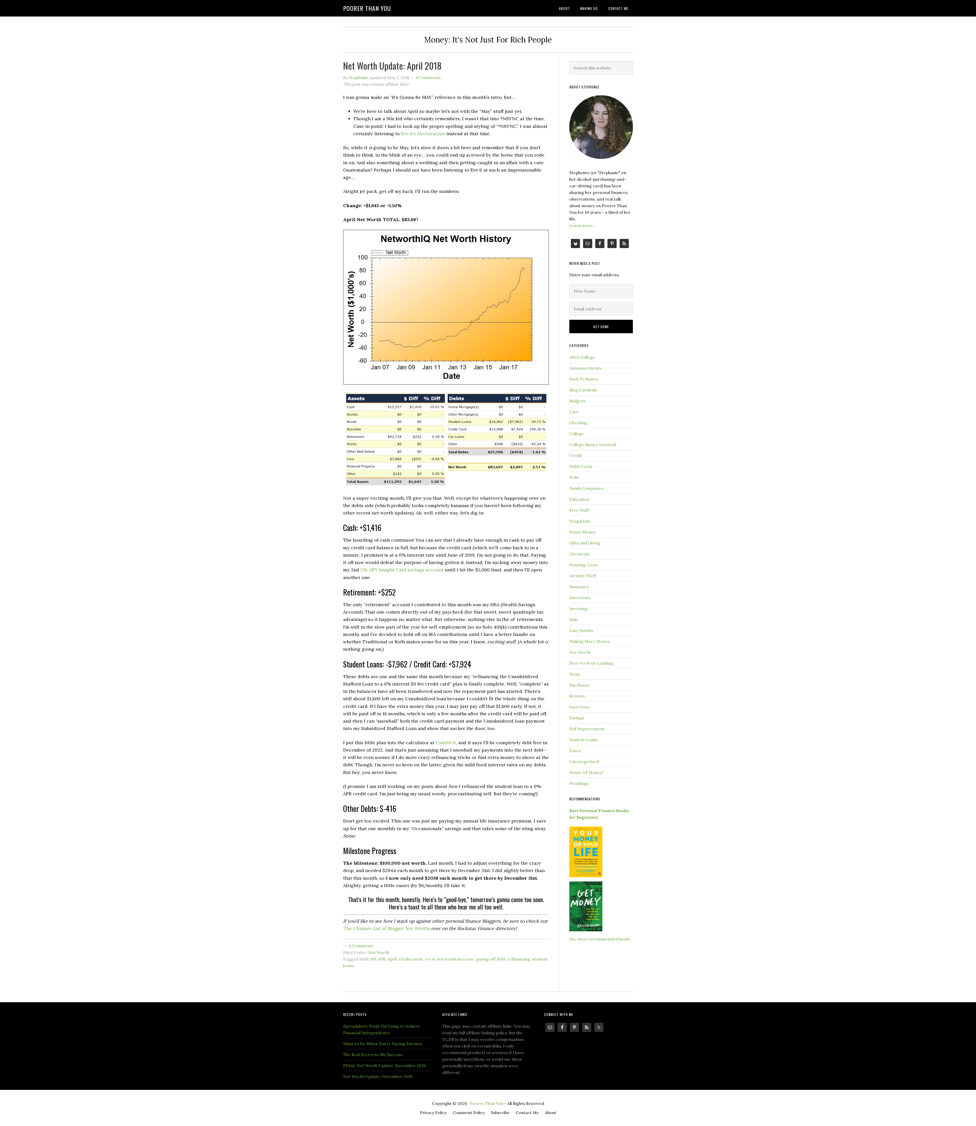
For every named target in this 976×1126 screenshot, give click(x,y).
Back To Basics (583, 379)
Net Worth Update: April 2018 (392, 65)
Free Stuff (579, 510)
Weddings (579, 783)
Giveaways (579, 553)
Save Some (579, 706)
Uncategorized (584, 761)
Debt (574, 477)
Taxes (575, 750)
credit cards (411, 959)
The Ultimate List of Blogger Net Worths (386, 928)
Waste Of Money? (586, 772)
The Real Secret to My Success (372, 1054)
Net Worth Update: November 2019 (378, 1076)
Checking (578, 422)
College (576, 433)
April (391, 959)
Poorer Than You (367, 8)
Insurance (579, 586)
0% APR (377, 959)
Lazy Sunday (581, 630)
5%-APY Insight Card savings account (402, 570)
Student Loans (583, 739)
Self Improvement (587, 728)
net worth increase (455, 959)
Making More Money (589, 641)
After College (582, 357)
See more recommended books (599, 938)
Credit (575, 455)
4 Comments (428, 77)
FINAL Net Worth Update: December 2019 (384, 1065)
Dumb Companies (586, 488)
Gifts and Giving (584, 542)
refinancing (519, 959)
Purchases (579, 685)
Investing (578, 608)
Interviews (579, 597)
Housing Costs (583, 564)
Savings (576, 717)
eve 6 (430, 959)
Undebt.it (446, 742)
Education (579, 499)
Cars (573, 411)
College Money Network (592, 444)
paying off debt (491, 959)
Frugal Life (579, 521)
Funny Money (582, 532)
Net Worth (378, 952)
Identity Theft (583, 575)
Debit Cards (580, 466)
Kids (573, 619)
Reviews (577, 695)
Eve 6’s (409, 133)
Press (574, 674)
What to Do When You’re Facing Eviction (382, 1043)
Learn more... (582, 225)
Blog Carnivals (583, 389)
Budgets (577, 400)
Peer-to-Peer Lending (591, 663)
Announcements (585, 368)
